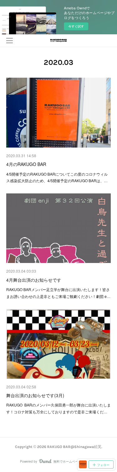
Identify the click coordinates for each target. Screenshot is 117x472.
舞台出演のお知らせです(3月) (35, 395)
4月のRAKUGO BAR (26, 164)
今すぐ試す (76, 26)
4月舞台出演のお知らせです (33, 280)
